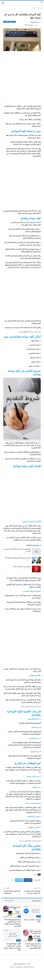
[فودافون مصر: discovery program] (36, 569)
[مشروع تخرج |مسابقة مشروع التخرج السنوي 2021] (36, 560)
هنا (20, 331)
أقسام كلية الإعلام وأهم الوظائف (30, 706)
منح (19, 916)
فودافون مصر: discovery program (22, 566)
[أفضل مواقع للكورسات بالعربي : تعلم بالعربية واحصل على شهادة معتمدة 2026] (12, 935)
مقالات (5, 22)
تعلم (10, 22)
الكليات (13, 22)
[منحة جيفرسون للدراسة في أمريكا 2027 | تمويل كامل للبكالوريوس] (32, 935)
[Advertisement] (22, 77)
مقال (35, 874)
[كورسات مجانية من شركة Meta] (32, 911)
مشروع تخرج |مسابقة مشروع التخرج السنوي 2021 (18, 558)
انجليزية (13, 327)
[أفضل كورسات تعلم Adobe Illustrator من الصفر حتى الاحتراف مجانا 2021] (36, 551)
